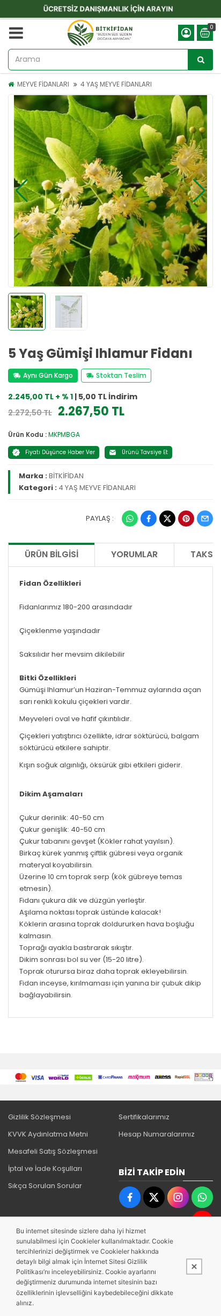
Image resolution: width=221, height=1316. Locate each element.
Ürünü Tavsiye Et (145, 452)
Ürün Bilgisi (51, 554)
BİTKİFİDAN (66, 476)
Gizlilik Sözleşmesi (39, 1117)
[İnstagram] (178, 1197)
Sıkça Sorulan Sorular (45, 1186)
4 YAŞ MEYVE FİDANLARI (116, 84)
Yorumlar (134, 554)
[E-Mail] (205, 518)
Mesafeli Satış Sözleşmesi (53, 1151)
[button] (21, 191)
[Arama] (200, 59)
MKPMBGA (64, 434)
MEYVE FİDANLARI (43, 84)
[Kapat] (194, 1267)
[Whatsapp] (130, 518)
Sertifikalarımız (144, 1117)
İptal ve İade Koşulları (45, 1168)
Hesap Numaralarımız (157, 1134)
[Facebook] (149, 518)
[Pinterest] (186, 518)
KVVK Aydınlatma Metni (48, 1134)
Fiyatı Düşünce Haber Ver (60, 452)
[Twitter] (167, 518)
